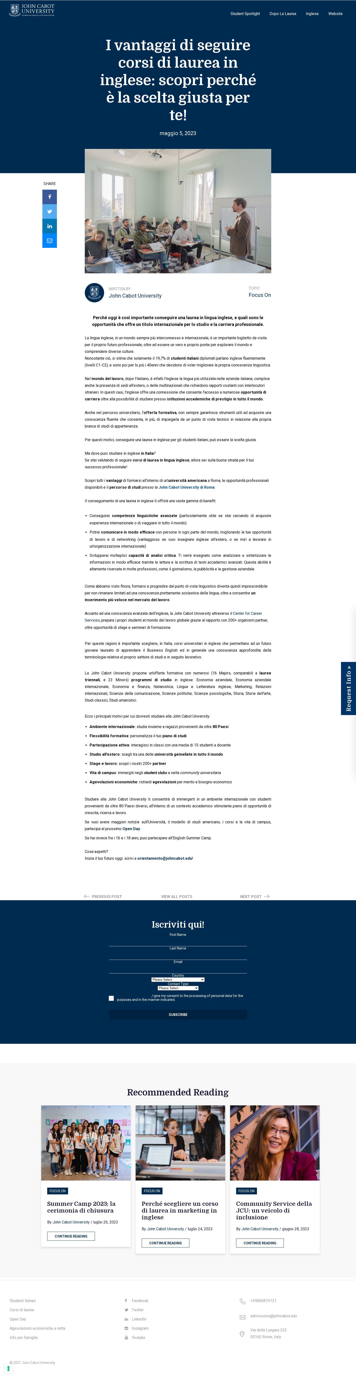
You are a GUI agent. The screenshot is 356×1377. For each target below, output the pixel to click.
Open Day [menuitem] (18, 1319)
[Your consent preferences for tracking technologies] (8, 1368)
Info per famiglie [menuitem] (24, 1337)
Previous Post (106, 896)
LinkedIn (138, 1319)
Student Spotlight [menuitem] (245, 13)
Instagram (140, 1328)
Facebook (139, 1300)
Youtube (138, 1337)
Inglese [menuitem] (312, 13)
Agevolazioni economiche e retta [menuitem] (37, 1328)
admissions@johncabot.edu (273, 1316)
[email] (49, 240)
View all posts (176, 896)
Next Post (251, 896)
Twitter (137, 1310)
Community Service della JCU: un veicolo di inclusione (274, 1210)
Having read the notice (134, 996)
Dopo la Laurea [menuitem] (283, 13)
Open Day (131, 828)
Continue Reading (71, 1236)
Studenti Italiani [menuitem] (23, 1300)
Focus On (260, 295)
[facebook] (49, 197)
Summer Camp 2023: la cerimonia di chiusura (81, 1207)
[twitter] (49, 211)
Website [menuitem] (335, 13)
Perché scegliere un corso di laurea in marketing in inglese (180, 1210)
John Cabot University (135, 296)
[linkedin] (49, 226)
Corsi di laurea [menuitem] (22, 1310)
